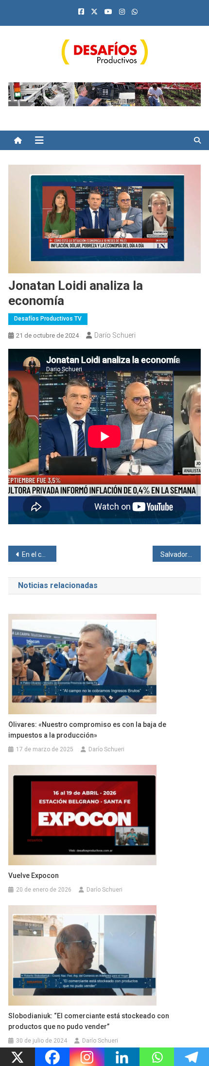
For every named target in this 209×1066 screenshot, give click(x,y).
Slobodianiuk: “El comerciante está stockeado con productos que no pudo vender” (88, 1021)
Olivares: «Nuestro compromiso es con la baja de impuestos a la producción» (87, 730)
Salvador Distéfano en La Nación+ (180, 554)
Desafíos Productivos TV (48, 318)
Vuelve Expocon (33, 875)
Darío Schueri (115, 335)
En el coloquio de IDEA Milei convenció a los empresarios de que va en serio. (39, 554)
